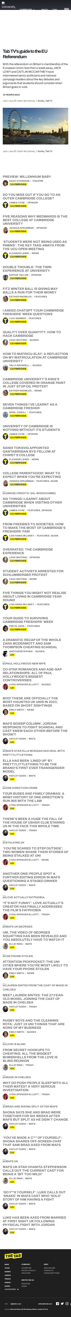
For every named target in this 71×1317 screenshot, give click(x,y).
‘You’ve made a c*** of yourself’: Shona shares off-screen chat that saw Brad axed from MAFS (32, 1141)
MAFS (32, 739)
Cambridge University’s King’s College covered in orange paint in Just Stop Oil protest (34, 382)
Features (40, 296)
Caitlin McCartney (26, 101)
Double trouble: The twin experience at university (27, 268)
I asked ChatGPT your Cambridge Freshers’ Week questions (33, 312)
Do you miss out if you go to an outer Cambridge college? (31, 196)
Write (45, 9)
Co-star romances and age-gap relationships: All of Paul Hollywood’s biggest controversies (32, 675)
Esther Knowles (20, 296)
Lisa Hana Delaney (21, 535)
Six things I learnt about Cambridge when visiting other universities (32, 502)
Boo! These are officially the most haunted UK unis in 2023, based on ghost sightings (30, 701)
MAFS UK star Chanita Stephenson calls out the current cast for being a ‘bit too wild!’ (35, 1170)
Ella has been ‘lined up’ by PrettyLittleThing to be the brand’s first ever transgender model (33, 766)
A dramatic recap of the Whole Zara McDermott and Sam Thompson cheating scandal (32, 643)
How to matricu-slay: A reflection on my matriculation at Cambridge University (35, 357)
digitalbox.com (16, 1304)
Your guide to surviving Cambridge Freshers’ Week (28, 620)
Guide (41, 101)
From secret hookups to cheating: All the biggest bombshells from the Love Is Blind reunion (30, 1055)
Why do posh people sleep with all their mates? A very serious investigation (35, 1086)
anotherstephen (21, 651)
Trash (46, 805)
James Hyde (17, 202)
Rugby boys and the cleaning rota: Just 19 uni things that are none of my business (34, 1024)
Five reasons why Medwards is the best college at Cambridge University (35, 220)
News (35, 253)
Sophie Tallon (18, 275)
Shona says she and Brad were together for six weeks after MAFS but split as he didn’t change (35, 1116)
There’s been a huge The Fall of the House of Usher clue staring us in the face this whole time (34, 822)
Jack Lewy (8, 101)
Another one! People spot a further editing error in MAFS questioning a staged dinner (31, 877)
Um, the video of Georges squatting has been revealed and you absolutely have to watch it (35, 936)
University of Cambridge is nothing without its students (31, 428)
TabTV (48, 101)
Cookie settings (52, 1273)
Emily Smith (16, 710)
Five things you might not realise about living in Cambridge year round (34, 596)
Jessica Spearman (21, 228)
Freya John (16, 626)
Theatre (37, 181)
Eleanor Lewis (19, 253)
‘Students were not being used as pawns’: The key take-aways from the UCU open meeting (35, 245)
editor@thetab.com (45, 1304)
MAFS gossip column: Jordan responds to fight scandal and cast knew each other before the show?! (35, 729)
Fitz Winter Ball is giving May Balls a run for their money (30, 290)
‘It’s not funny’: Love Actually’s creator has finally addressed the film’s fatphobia (33, 906)
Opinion (32, 202)
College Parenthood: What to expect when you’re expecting (32, 475)
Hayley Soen (17, 739)
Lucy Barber (17, 318)
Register (25, 1284)
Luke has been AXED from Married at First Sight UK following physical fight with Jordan (34, 1221)
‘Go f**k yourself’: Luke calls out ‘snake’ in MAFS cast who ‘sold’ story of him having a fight (34, 1195)
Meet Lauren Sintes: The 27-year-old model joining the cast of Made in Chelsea (33, 998)
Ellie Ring (16, 944)
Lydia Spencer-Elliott (24, 684)
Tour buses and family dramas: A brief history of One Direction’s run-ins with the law (33, 797)
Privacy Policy (28, 1270)
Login (24, 1286)
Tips (54, 9)
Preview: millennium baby (27, 176)
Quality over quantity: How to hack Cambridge (32, 334)
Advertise (26, 1268)
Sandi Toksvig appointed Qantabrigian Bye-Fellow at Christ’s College (29, 451)
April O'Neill (17, 412)
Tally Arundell (19, 365)
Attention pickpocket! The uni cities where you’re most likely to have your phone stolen (35, 965)
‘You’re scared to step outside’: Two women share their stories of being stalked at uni (35, 852)
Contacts (48, 1270)
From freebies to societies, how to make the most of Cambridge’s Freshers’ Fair (34, 527)
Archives (25, 1273)
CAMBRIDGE (18, 184)
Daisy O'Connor (19, 181)
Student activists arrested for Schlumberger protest (33, 573)
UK (12, 654)
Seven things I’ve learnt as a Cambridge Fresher (30, 406)
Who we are (49, 1268)
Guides (34, 340)
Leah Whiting (18, 340)
